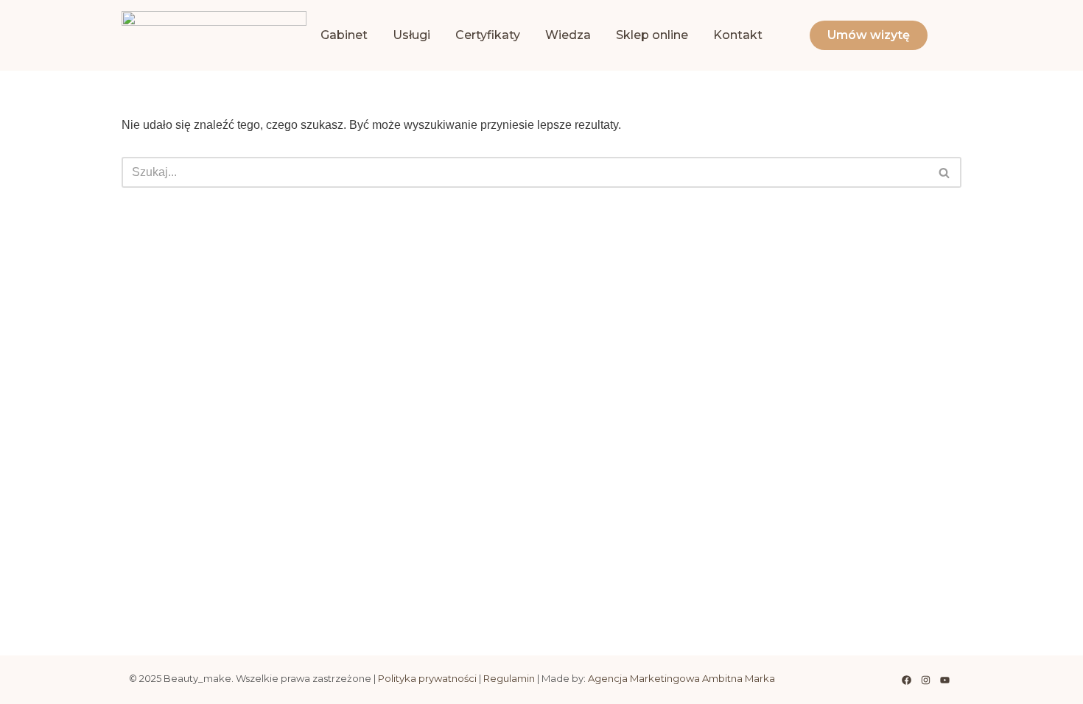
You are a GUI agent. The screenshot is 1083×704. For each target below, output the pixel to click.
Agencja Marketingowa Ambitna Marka (681, 678)
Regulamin (509, 678)
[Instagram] (925, 679)
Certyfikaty (487, 35)
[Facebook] (906, 679)
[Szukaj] (944, 172)
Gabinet (344, 35)
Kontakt (738, 35)
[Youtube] (944, 679)
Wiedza (568, 35)
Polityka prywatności (427, 678)
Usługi (411, 35)
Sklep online (652, 35)
